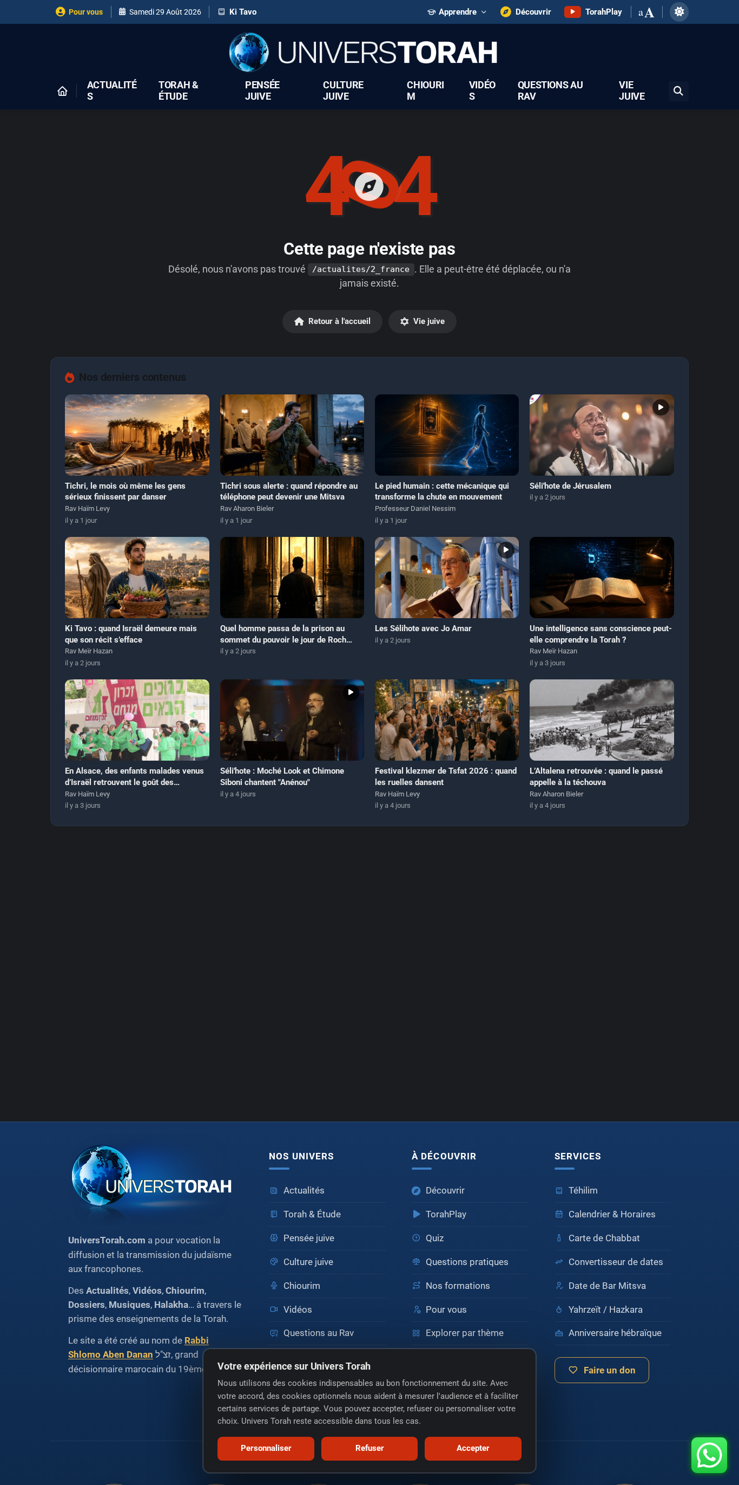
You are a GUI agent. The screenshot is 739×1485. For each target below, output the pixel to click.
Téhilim (583, 1190)
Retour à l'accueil (339, 321)
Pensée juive (262, 91)
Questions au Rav (550, 91)
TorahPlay (446, 1214)
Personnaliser (266, 1448)
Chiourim (425, 91)
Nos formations (458, 1286)
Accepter (473, 1448)
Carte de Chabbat (604, 1238)
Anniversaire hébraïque (615, 1333)
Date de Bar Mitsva (607, 1286)
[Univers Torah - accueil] (155, 1179)
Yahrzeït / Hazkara (606, 1310)
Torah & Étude (179, 91)
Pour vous (446, 1310)
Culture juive (343, 91)
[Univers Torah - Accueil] (369, 53)
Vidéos (482, 91)
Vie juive (631, 91)
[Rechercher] (679, 91)
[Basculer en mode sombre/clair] (679, 11)
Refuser (369, 1448)
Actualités (112, 91)
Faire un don (610, 1370)
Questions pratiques (467, 1262)
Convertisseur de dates (616, 1262)
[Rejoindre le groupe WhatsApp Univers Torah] (709, 1455)
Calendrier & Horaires (612, 1214)
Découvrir (445, 1190)
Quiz (435, 1238)
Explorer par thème (465, 1333)
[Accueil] (62, 91)
